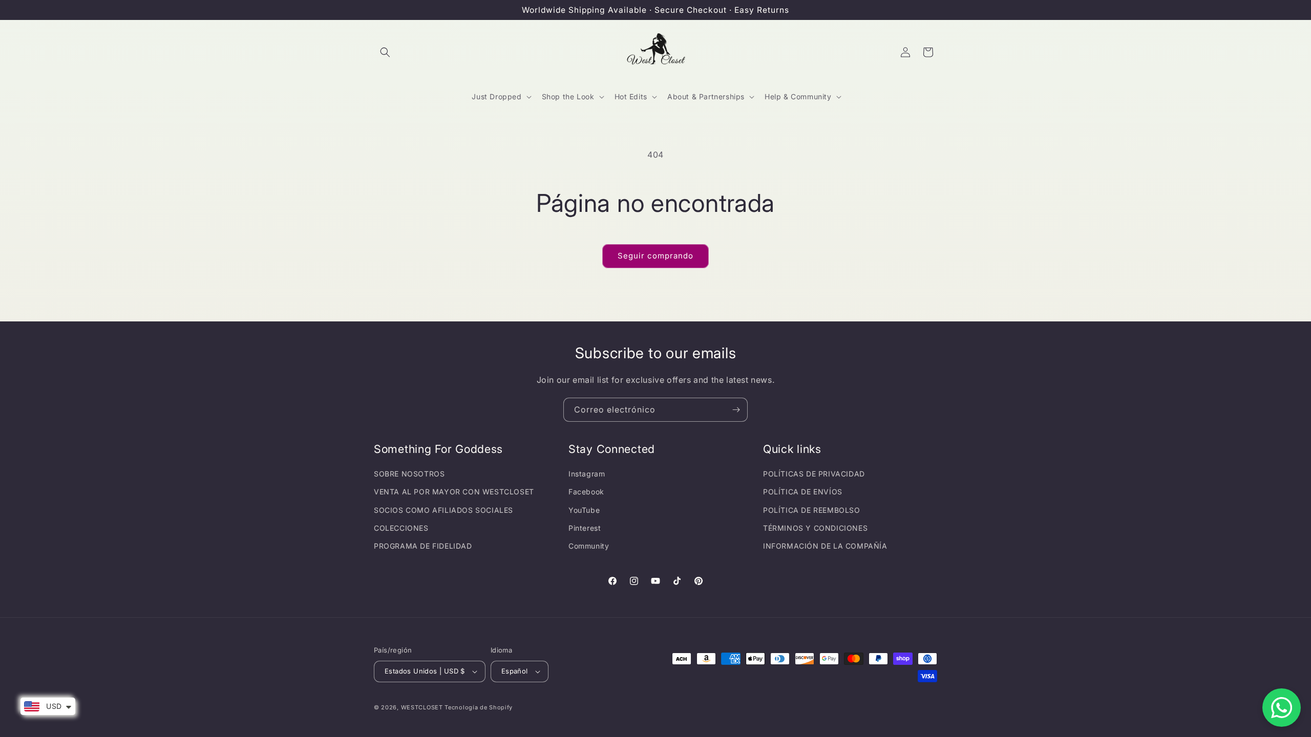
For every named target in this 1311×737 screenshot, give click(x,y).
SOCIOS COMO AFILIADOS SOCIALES (443, 510)
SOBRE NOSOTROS (409, 473)
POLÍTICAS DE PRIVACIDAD (814, 473)
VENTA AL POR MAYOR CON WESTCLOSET (454, 491)
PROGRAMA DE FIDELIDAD (423, 545)
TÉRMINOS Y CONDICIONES (815, 528)
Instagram (586, 473)
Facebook (586, 491)
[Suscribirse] (736, 410)
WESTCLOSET (422, 707)
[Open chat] (1281, 707)
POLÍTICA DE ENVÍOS (802, 491)
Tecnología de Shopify (479, 707)
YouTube (584, 510)
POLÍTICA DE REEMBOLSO (811, 510)
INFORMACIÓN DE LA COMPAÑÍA (825, 545)
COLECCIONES (401, 528)
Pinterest (584, 528)
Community (588, 545)
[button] (385, 52)
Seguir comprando (655, 256)
